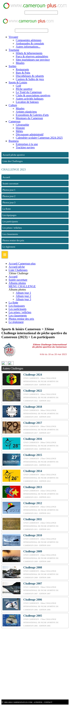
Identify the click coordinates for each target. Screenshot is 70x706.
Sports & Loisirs (18, 82)
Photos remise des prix (21, 318)
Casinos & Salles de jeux (30, 79)
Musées (20, 62)
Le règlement (16, 322)
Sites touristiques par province (33, 59)
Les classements (18, 315)
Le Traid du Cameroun (29, 92)
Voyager (13, 36)
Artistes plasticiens (26, 111)
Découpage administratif (29, 134)
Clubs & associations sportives (33, 95)
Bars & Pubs (23, 72)
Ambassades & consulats (30, 43)
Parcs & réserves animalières (32, 56)
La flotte (13, 302)
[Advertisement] (35, 664)
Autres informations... (28, 46)
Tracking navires (25, 147)
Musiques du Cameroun (29, 118)
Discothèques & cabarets (30, 75)
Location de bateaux (27, 101)
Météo (19, 131)
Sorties (12, 66)
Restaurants (22, 69)
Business (14, 140)
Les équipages (17, 305)
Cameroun (14, 121)
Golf (18, 85)
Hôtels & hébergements (29, 53)
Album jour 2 (23, 296)
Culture (13, 105)
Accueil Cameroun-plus (22, 263)
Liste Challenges (18, 270)
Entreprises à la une (27, 144)
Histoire (20, 127)
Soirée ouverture (18, 279)
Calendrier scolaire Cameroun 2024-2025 (39, 137)
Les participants (17, 309)
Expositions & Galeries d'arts (32, 114)
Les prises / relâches (20, 312)
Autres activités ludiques (29, 98)
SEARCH (18, 12)
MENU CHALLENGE (22, 286)
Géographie (22, 124)
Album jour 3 (23, 299)
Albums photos (17, 283)
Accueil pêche (17, 266)
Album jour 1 (23, 292)
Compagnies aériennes (28, 40)
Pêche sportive (24, 88)
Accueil (13, 276)
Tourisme (14, 49)
